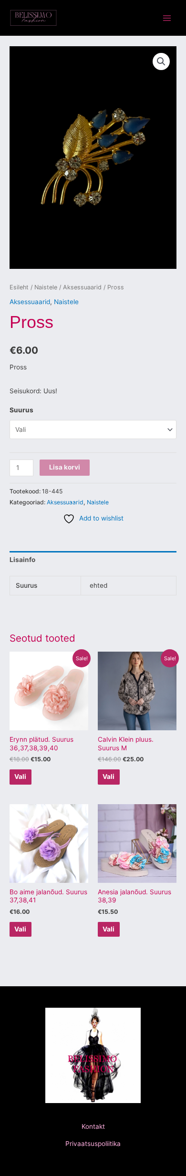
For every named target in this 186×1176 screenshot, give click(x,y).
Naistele (45, 287)
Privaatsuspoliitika (93, 1143)
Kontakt (93, 1126)
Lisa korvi (64, 467)
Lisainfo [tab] (22, 559)
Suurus (21, 410)
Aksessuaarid (82, 287)
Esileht (19, 287)
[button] (161, 61)
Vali (20, 776)
